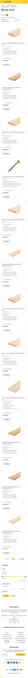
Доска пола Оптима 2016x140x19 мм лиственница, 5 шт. (11, 265)
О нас (7, 632)
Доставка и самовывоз (20, 638)
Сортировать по (4, 19)
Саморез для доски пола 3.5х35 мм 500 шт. (13, 176)
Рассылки (21, 634)
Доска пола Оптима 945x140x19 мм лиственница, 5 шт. (11, 532)
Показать (6, 595)
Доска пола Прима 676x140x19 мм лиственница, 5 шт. (11, 487)
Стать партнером (21, 642)
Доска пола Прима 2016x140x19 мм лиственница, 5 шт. (11, 88)
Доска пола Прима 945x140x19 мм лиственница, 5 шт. (11, 443)
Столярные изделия (11, 5)
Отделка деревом (5, 6)
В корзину (6, 64)
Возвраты (7, 640)
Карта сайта (7, 642)
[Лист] (7, 15)
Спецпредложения (20, 640)
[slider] (2, 576)
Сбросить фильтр (22, 580)
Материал (5, 591)
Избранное (20, 632)
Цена (4, 569)
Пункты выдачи (21, 636)
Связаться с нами (7, 636)
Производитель (6, 583)
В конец (22, 559)
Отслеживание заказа (7, 638)
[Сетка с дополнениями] (4, 15)
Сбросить (13, 595)
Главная (3, 5)
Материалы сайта (7, 634)
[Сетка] (2, 15)
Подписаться (20, 654)
